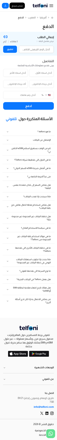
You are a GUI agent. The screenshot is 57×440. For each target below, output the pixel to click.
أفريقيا (43, 17)
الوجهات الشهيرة (44, 367)
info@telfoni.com (44, 407)
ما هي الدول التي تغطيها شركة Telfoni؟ (32, 160)
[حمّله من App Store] (18, 354)
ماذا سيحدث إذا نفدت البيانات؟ (37, 196)
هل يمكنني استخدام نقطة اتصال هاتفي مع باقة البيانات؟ (31, 206)
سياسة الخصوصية (44, 430)
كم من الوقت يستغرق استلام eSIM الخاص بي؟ (31, 150)
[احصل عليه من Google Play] (39, 354)
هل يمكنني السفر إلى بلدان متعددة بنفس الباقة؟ (32, 186)
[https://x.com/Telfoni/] (42, 413)
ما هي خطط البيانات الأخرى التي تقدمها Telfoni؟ (33, 249)
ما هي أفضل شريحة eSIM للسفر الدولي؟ (32, 168)
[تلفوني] (28, 328)
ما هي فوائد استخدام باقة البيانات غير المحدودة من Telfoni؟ (34, 238)
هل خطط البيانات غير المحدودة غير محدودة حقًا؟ (31, 218)
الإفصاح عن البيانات (42, 140)
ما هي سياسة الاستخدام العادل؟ (36, 228)
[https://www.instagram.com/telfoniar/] (52, 413)
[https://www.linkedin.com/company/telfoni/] (47, 413)
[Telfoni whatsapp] (50, 433)
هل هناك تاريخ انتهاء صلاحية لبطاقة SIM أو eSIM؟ (32, 289)
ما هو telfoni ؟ (44, 131)
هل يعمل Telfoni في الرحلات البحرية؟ (34, 279)
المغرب (32, 17)
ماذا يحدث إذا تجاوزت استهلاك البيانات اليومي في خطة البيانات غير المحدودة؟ (33, 261)
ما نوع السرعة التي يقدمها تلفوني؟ (35, 271)
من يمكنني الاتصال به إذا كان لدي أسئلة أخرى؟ (33, 301)
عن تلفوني (48, 379)
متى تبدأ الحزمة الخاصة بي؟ (39, 176)
